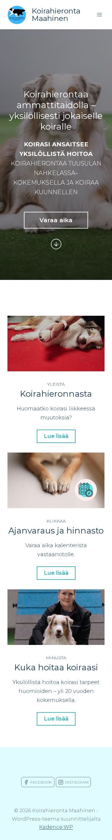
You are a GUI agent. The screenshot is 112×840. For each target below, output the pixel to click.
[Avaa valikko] (99, 14)
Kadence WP (56, 827)
